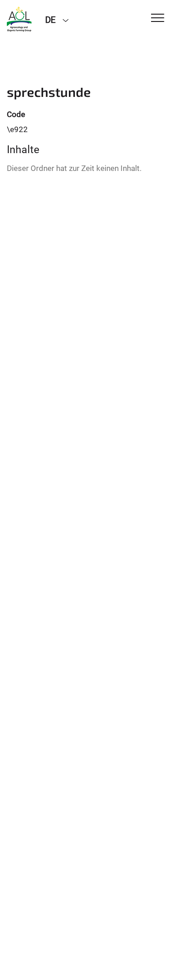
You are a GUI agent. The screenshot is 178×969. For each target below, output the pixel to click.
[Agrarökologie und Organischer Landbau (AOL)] (19, 19)
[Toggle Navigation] (157, 18)
